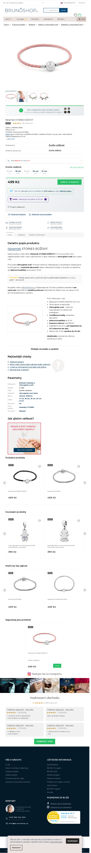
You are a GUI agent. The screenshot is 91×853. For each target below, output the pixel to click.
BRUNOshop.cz (29, 287)
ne (20, 403)
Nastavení (16, 848)
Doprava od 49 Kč (15, 222)
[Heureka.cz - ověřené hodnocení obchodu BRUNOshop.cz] (63, 817)
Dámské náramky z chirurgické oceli (27, 384)
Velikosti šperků (17, 362)
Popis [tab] (9, 235)
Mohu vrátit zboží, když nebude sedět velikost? (30, 364)
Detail (57, 666)
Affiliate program (53, 775)
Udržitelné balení (15, 227)
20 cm (38, 399)
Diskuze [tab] (21, 235)
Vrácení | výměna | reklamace (16, 768)
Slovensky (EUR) (69, 3)
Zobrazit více (45, 741)
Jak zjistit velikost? (77, 167)
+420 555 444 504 (17, 817)
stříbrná (29, 396)
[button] (25, 606)
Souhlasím (73, 841)
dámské (22, 411)
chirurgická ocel (26, 393)
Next (85, 534)
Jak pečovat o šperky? (19, 370)
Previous (5, 534)
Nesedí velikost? (56, 222)
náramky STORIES (26, 407)
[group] (25, 590)
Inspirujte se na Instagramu (61, 807)
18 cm (27, 399)
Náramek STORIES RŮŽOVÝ (37, 653)
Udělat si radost (70, 182)
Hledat (63, 10)
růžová (22, 396)
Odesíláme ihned (56, 227)
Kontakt (50, 792)
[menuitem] (9, 19)
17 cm (21, 399)
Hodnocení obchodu (44, 698)
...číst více (10, 139)
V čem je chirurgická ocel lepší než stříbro (28, 367)
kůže (36, 393)
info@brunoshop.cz (18, 823)
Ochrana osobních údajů (14, 778)
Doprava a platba (17, 3)
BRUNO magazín (53, 789)
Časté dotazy (52, 785)
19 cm (32, 399)
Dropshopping (52, 765)
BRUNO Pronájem (54, 768)
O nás (6, 3)
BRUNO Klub (52, 772)
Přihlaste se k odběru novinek (58, 782)
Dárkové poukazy (53, 778)
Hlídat (40, 214)
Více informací (56, 842)
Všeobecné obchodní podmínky (17, 782)
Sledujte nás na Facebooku (60, 804)
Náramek (9, 134)
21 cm (21, 401)
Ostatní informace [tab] (37, 235)
